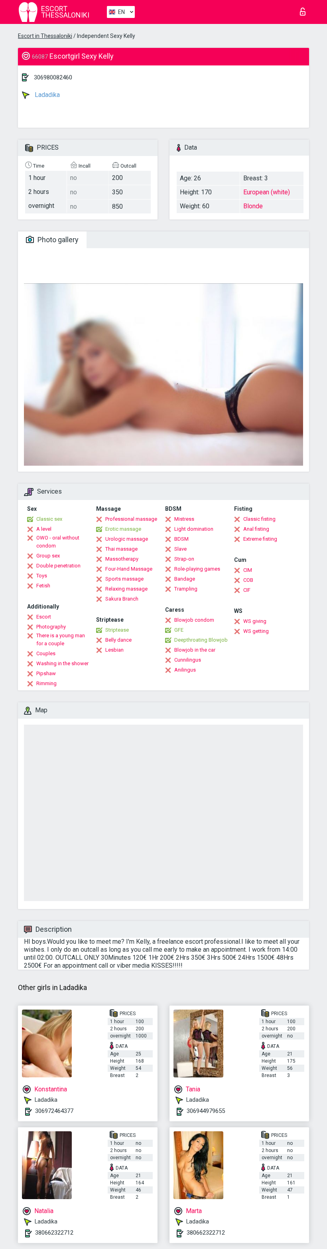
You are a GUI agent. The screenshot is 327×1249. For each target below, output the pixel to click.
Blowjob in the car (194, 650)
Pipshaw (46, 673)
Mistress (184, 519)
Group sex (48, 556)
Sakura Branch (121, 599)
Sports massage (124, 579)
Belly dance (118, 640)
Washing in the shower (62, 663)
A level (43, 529)
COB (248, 580)
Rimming (46, 683)
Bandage (184, 579)
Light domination (193, 529)
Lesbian (114, 650)
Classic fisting (259, 519)
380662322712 (54, 1232)
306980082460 (53, 77)
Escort (43, 617)
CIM (247, 570)
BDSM (181, 539)
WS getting (256, 631)
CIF (246, 590)
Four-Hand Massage (128, 569)
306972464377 (54, 1111)
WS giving (254, 621)
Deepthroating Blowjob (201, 640)
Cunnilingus (187, 660)
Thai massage (121, 549)
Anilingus (185, 670)
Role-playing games (197, 569)
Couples (45, 653)
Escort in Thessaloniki (45, 36)
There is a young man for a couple (60, 639)
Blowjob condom (194, 620)
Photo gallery (57, 239)
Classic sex (49, 519)
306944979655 (206, 1111)
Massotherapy (121, 559)
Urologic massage (126, 539)
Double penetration (58, 566)
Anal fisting (256, 529)
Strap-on (184, 559)
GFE (178, 630)
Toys (41, 576)
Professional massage (131, 519)
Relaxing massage (126, 589)
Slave (180, 549)
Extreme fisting (260, 539)
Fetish (43, 586)
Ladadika (46, 95)
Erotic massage (123, 529)
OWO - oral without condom (57, 542)
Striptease (117, 630)
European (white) (266, 192)
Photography (51, 627)
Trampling (185, 589)
